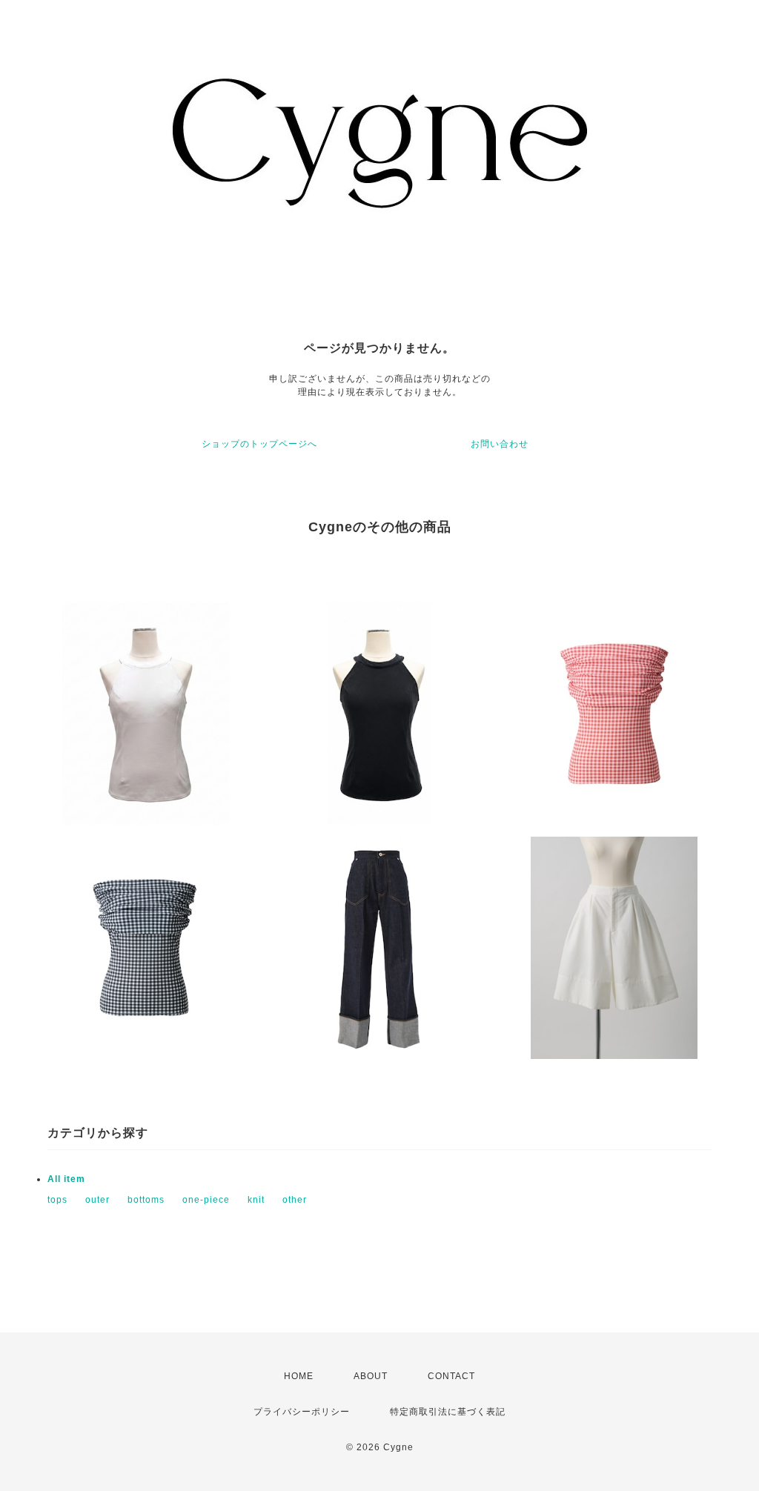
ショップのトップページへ (259, 444)
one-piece (206, 1200)
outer (97, 1200)
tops (57, 1200)
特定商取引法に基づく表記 (448, 1412)
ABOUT (371, 1376)
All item (66, 1179)
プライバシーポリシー (301, 1412)
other (294, 1200)
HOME (299, 1376)
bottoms (146, 1200)
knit (256, 1200)
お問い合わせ (499, 444)
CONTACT (451, 1376)
